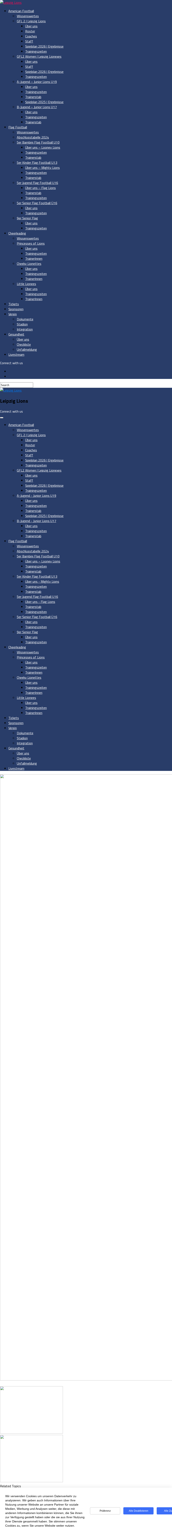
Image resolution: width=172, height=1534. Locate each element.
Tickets (13, 304)
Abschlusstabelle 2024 (33, 137)
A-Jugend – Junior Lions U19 (37, 81)
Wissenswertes (28, 16)
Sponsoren (15, 309)
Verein (12, 314)
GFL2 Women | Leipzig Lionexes (39, 56)
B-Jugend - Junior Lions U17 (36, 520)
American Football (21, 10)
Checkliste (24, 344)
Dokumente (25, 319)
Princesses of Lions (31, 243)
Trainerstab (33, 96)
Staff (29, 41)
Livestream (16, 354)
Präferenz (105, 1510)
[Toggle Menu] (1, 417)
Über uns (31, 26)
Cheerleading (17, 233)
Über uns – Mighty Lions (42, 167)
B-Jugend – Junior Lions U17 (37, 106)
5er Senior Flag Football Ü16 (37, 202)
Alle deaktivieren (138, 1510)
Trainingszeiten (36, 51)
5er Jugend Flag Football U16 (37, 182)
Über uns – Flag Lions (40, 187)
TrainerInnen (33, 258)
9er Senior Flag (27, 218)
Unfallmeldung (27, 349)
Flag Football (17, 127)
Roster (30, 31)
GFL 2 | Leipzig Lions (31, 21)
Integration (25, 329)
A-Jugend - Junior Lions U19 (36, 495)
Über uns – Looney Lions (42, 147)
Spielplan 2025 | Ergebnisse (44, 101)
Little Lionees (26, 283)
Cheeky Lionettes (29, 263)
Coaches (31, 36)
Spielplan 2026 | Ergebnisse (44, 46)
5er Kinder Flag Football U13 (37, 162)
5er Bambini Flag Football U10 (38, 142)
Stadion (22, 324)
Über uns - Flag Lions (40, 601)
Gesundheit (16, 334)
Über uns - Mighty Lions (42, 581)
